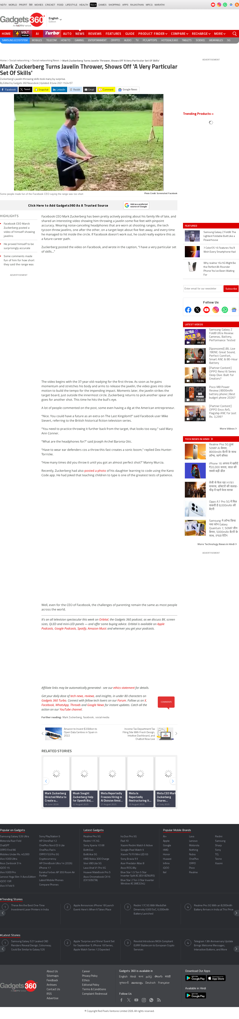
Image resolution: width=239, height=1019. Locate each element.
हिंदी (30, 5)
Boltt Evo (88, 850)
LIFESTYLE (71, 5)
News (79, 33)
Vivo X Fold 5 (7, 886)
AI (37, 33)
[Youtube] (206, 310)
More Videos (227, 428)
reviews (89, 696)
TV (137, 40)
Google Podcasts (65, 628)
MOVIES (39, 5)
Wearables (216, 40)
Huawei (167, 859)
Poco (192, 868)
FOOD (60, 5)
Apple (166, 841)
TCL (217, 854)
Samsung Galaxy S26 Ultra (14, 836)
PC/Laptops (150, 40)
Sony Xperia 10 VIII (93, 845)
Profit (23, 5)
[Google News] (234, 310)
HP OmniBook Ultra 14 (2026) (55, 863)
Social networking (19, 60)
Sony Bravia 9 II (129, 859)
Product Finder (151, 33)
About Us (52, 971)
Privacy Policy (89, 976)
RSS (49, 994)
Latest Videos (194, 324)
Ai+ (165, 836)
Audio (127, 40)
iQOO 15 (5, 868)
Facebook (47, 705)
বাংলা (141, 976)
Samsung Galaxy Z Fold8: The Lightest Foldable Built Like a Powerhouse (220, 236)
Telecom (51, 40)
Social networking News (45, 60)
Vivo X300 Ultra (8, 859)
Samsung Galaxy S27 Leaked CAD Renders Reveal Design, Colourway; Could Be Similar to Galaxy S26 (31, 945)
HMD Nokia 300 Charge (96, 859)
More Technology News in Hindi (216, 544)
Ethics (86, 980)
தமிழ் (149, 976)
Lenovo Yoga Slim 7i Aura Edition (18, 877)
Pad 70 (124, 841)
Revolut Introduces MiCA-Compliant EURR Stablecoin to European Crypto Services (154, 945)
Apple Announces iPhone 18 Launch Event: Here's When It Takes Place (94, 907)
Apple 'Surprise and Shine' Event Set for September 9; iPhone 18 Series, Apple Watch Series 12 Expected (94, 945)
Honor (166, 854)
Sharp (218, 845)
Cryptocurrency (47, 859)
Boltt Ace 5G (90, 854)
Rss (158, 999)
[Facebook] (188, 310)
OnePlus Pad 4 (47, 850)
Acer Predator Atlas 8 (132, 863)
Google (167, 845)
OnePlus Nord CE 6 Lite (52, 845)
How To (65, 40)
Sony (218, 850)
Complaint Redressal (94, 994)
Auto (67, 33)
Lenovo (193, 841)
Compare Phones (49, 884)
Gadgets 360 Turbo (53, 700)
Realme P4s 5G (92, 836)
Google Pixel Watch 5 (132, 850)
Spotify (81, 628)
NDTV (3, 5)
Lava (191, 836)
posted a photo (95, 471)
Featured (191, 226)
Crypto (115, 40)
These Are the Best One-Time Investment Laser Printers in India (30, 907)
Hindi (133, 976)
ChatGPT (4, 845)
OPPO (192, 863)
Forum (121, 700)
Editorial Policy (90, 985)
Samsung (220, 841)
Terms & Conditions (94, 989)
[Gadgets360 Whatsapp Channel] (225, 310)
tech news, (77, 696)
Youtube (136, 999)
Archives (52, 985)
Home (6, 33)
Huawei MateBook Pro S (97, 872)
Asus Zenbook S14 (10, 863)
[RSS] (237, 5)
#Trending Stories (11, 899)
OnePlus (194, 859)
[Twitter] (197, 310)
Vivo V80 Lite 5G (92, 863)
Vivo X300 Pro (8, 872)
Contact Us (53, 989)
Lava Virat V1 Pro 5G (94, 868)
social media (102, 717)
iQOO (166, 868)
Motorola (194, 845)
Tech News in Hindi (197, 439)
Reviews (95, 33)
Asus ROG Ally (128, 868)
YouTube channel (71, 709)
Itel (164, 872)
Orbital (103, 619)
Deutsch (150, 983)
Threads (75, 705)
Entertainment (97, 40)
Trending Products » (198, 114)
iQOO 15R (5, 881)
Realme (193, 872)
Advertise (52, 998)
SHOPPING (114, 5)
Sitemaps (53, 976)
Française (164, 983)
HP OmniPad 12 (48, 841)
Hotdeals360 (169, 40)
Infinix (166, 863)
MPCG (149, 5)
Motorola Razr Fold (10, 841)
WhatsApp (62, 705)
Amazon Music (97, 628)
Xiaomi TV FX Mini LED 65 (134, 854)
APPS (125, 5)
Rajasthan (137, 5)
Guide (130, 33)
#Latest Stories (10, 935)
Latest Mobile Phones (51, 880)
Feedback (52, 980)
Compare (178, 33)
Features (113, 33)
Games (102, 5)
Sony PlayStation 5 (49, 836)
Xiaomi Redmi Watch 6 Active (137, 845)
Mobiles (37, 40)
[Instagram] (215, 310)
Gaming (79, 40)
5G (228, 40)
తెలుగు (158, 976)
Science (200, 40)
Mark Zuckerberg (72, 717)
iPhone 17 (45, 868)
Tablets (187, 40)
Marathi (159, 5)
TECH (93, 5)
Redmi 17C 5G (91, 841)
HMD (165, 850)
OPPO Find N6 (8, 850)
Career (86, 971)
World (13, 5)
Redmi (218, 836)
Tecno (218, 859)
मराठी (167, 976)
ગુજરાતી (124, 983)
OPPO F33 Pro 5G (49, 854)
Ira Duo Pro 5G (129, 836)
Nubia (192, 854)
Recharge (200, 33)
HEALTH (83, 5)
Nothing (193, 850)
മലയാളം (137, 983)
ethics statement (124, 688)
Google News (95, 705)
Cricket (50, 5)
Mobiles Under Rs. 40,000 (14, 854)
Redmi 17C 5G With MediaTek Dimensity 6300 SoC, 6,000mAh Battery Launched (151, 909)
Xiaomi (219, 863)
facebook (88, 717)
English (123, 976)
